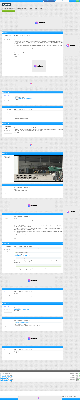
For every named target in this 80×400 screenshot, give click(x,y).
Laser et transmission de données (5, 374)
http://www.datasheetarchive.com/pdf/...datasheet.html (23, 255)
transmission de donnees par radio (6, 380)
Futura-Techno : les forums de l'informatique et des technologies (17, 8)
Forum (5, 8)
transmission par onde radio (5, 372)
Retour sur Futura (51, 1)
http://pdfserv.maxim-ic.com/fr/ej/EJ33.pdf (21, 309)
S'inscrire (45, 1)
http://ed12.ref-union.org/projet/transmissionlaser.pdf (23, 98)
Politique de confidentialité (68, 396)
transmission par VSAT (4, 378)
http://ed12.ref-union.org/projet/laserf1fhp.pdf (22, 322)
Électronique (30, 8)
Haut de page (74, 396)
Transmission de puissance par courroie (6, 376)
